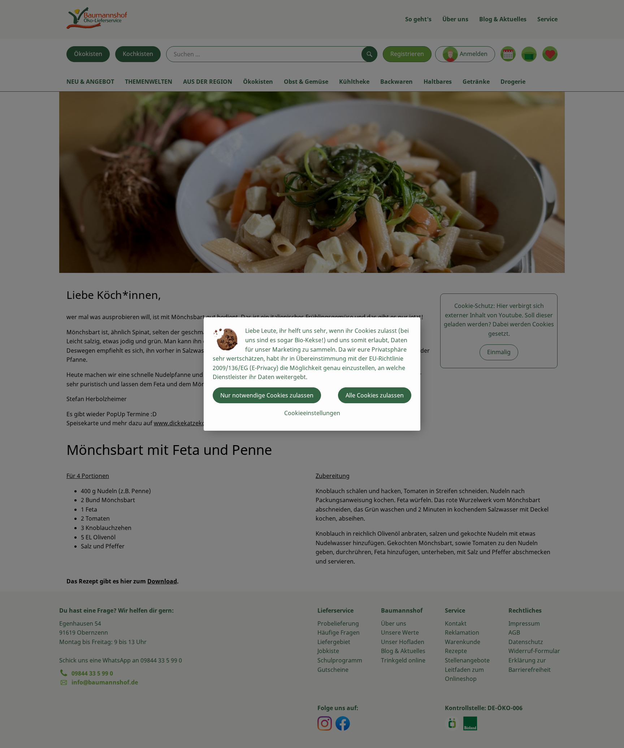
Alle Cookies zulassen (375, 395)
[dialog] (312, 374)
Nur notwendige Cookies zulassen (266, 395)
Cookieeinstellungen (312, 413)
